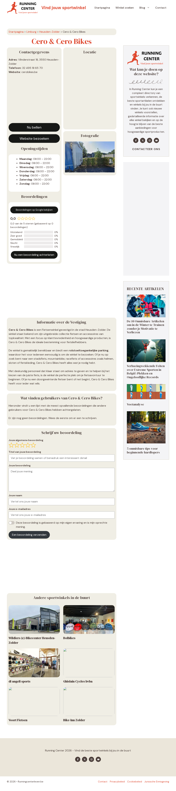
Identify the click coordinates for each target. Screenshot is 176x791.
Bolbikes (69, 638)
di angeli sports (19, 681)
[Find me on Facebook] (135, 140)
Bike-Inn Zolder (74, 720)
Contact (160, 7)
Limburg (31, 32)
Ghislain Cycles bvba (77, 681)
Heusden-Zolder (49, 32)
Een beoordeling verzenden (29, 535)
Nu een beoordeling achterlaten (34, 255)
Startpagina (102, 7)
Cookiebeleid (134, 781)
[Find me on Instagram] (149, 140)
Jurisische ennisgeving (156, 781)
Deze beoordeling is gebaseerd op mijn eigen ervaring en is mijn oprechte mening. (61, 525)
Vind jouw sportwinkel (63, 7)
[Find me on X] (142, 140)
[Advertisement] (34, 99)
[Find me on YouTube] (156, 140)
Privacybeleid (117, 781)
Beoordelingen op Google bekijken (34, 209)
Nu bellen (34, 127)
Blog (142, 7)
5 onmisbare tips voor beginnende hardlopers (143, 450)
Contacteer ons (146, 149)
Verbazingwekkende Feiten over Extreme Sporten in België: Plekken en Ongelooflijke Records (146, 371)
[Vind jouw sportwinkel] (23, 7)
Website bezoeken (34, 138)
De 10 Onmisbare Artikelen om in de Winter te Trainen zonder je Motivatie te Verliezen (145, 327)
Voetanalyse (135, 404)
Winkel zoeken (125, 7)
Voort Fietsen (18, 720)
